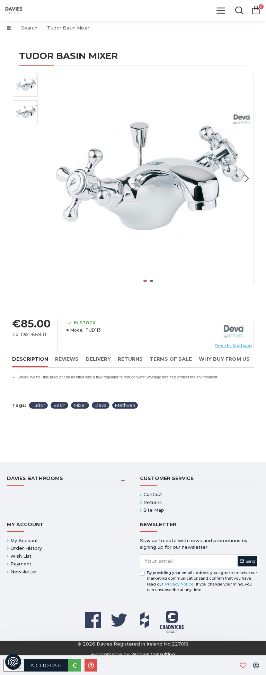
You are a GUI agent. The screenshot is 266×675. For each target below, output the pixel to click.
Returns (130, 359)
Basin (59, 405)
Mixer (80, 405)
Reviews (67, 359)
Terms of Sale (171, 359)
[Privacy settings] (13, 662)
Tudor (38, 405)
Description (30, 359)
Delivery (98, 359)
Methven (125, 405)
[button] (50, 179)
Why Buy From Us (224, 359)
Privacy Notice (179, 584)
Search (29, 28)
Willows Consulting (153, 654)
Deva (101, 405)
